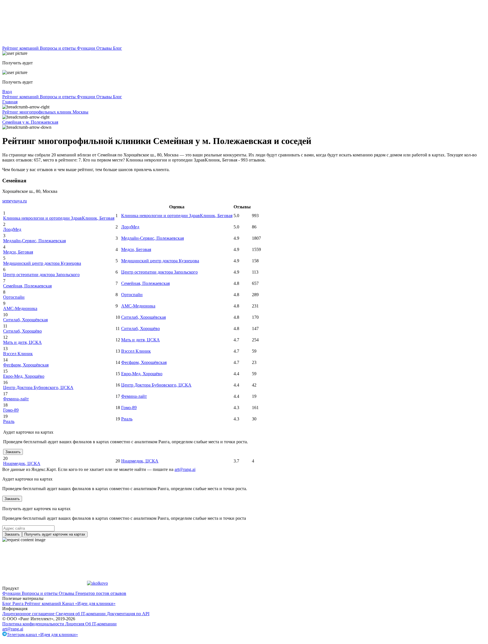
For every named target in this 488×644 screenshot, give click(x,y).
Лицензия (75, 623)
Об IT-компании (101, 623)
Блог (117, 48)
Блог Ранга (13, 603)
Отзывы (104, 48)
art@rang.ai (12, 628)
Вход (7, 91)
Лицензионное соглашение (29, 613)
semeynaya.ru (14, 200)
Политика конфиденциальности (33, 623)
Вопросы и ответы (58, 48)
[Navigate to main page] (44, 43)
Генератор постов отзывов (100, 593)
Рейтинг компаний (21, 48)
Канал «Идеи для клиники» (89, 603)
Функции (86, 48)
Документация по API (128, 613)
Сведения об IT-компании (81, 613)
